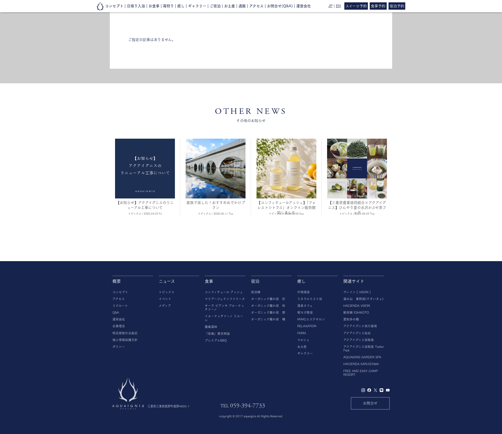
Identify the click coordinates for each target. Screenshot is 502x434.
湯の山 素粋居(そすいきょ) (363, 298)
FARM (301, 333)
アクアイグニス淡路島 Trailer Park (363, 348)
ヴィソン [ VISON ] (357, 292)
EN (338, 6)
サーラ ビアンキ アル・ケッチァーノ (224, 307)
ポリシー (118, 346)
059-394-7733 (247, 405)
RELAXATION (306, 326)
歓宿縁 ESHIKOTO (356, 312)
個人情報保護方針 (125, 339)
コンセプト (114, 6)
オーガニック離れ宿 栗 (268, 312)
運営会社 (303, 6)
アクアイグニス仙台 (357, 333)
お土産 (229, 6)
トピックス (166, 292)
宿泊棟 (255, 292)
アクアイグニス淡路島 (358, 339)
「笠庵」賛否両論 (217, 333)
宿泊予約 (397, 6)
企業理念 (118, 326)
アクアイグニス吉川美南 (360, 326)
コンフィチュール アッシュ (224, 292)
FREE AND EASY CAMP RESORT (360, 373)
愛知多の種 (351, 319)
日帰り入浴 (136, 6)
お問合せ (370, 403)
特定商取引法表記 (125, 333)
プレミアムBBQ (216, 340)
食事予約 (378, 6)
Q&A (115, 312)
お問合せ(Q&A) (280, 6)
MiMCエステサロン (311, 319)
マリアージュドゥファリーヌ (225, 298)
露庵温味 (211, 326)
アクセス (256, 6)
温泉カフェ (305, 305)
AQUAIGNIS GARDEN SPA (362, 357)
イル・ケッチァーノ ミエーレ (224, 318)
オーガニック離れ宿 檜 (268, 319)
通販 (242, 6)
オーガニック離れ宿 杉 (268, 298)
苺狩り (168, 6)
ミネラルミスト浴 (309, 298)
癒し (181, 6)
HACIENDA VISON (356, 305)
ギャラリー (197, 6)
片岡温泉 (303, 292)
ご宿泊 (215, 6)
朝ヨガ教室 (305, 312)
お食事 (154, 6)
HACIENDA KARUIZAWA (361, 363)
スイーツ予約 (356, 6)
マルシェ (303, 339)
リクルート (120, 305)
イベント (165, 298)
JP (330, 6)
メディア (165, 305)
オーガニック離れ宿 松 (268, 305)
